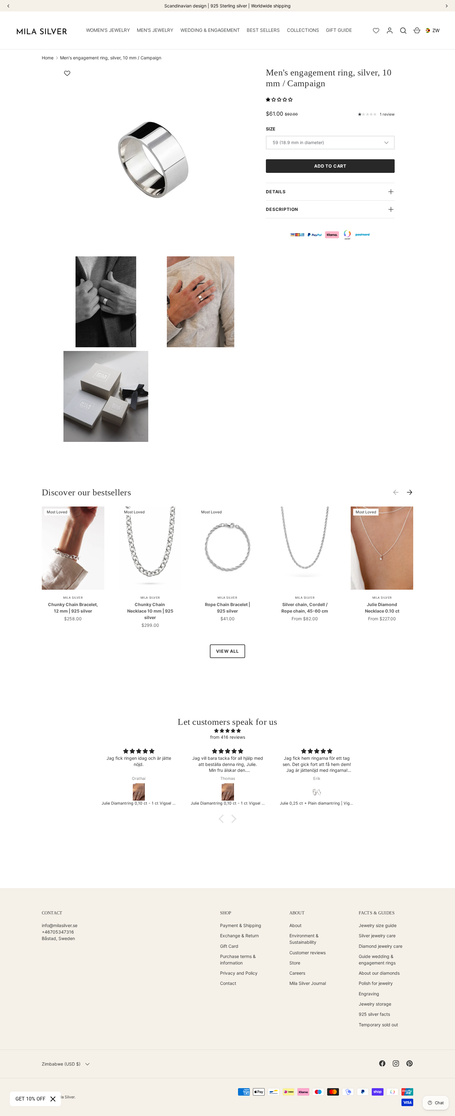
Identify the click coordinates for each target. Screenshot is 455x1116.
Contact (228, 983)
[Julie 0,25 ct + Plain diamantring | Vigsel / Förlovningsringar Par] (317, 792)
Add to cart (330, 166)
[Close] (52, 1099)
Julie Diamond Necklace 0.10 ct (382, 608)
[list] (155, 256)
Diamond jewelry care (380, 946)
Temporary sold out (378, 1024)
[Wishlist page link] (376, 31)
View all (227, 651)
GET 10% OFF (30, 1099)
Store (294, 962)
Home (48, 57)
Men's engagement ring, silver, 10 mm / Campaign (110, 57)
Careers (297, 973)
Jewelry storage (375, 1004)
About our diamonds (379, 973)
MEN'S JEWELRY (155, 30)
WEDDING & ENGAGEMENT (210, 30)
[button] (403, 30)
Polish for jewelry (376, 983)
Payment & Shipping (240, 925)
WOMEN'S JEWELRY (108, 30)
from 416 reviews (227, 737)
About (295, 925)
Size (270, 128)
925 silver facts (374, 1014)
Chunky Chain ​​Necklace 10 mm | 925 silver (150, 611)
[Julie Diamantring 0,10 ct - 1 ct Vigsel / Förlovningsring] (139, 792)
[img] (227, 730)
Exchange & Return (239, 935)
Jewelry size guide (377, 925)
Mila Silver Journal (307, 983)
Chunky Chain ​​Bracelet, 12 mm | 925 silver (73, 608)
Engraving (369, 993)
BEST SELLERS (263, 30)
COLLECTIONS (303, 30)
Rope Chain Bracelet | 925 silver (227, 608)
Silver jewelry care (377, 935)
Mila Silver (65, 1097)
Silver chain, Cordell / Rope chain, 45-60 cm (304, 608)
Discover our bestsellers (86, 492)
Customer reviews (307, 952)
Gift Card (229, 946)
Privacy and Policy (239, 973)
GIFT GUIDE (339, 30)
